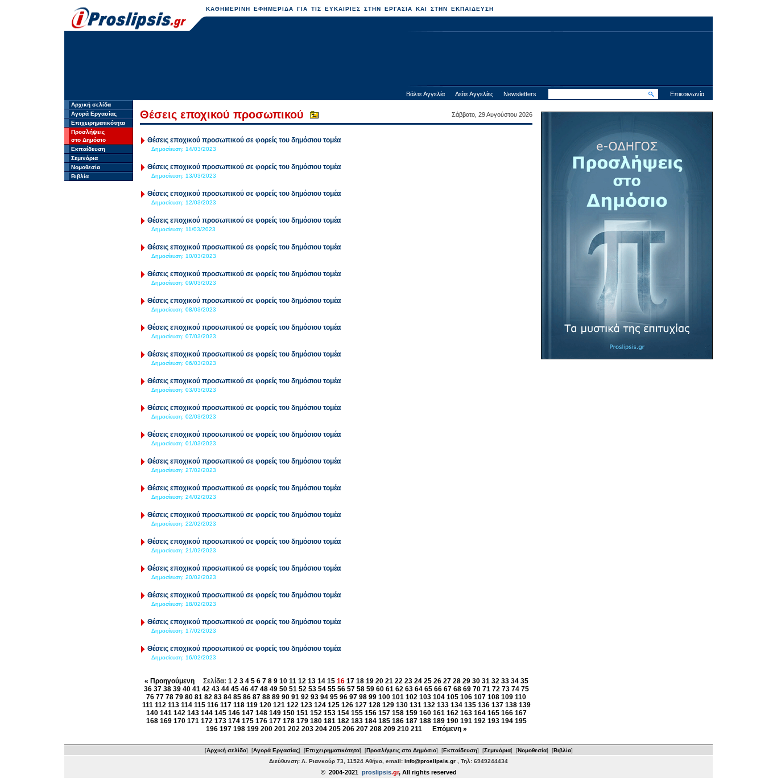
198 (239, 729)
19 (370, 681)
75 (525, 689)
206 (348, 729)
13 (312, 681)
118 (239, 705)
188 (425, 721)
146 (234, 713)
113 (173, 705)
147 (248, 713)
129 (388, 705)
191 (466, 721)
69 (467, 689)
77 (160, 697)
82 (208, 697)
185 (384, 721)
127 (361, 705)
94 (324, 697)
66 (438, 689)
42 (206, 689)
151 (302, 713)
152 (316, 713)
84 (228, 697)
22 (399, 681)
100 (384, 697)
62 (399, 689)
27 (447, 681)
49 (274, 689)
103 (425, 697)
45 (235, 689)
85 (237, 697)
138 (511, 705)
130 (402, 705)
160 (425, 713)
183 (357, 721)
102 (412, 697)
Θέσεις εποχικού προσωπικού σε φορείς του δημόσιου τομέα (244, 140)
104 (439, 697)
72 (496, 689)
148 (261, 713)
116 (212, 705)
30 (476, 681)
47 (254, 689)
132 (429, 705)
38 (167, 689)
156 (371, 713)
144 (207, 713)
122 (293, 705)
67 (448, 689)
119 (252, 705)
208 (376, 729)
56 (341, 689)
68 (457, 689)
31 (486, 681)
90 (286, 697)
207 (362, 729)
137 (497, 705)
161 (439, 713)
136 (484, 705)
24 (418, 681)
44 (225, 689)
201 (280, 729)
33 (505, 681)
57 (351, 689)
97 (353, 697)
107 (480, 697)
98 (363, 697)
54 (322, 689)
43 (216, 689)
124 (320, 705)
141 (166, 713)
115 (199, 705)
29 (466, 681)
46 (245, 689)
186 (398, 721)
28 (457, 681)
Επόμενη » (449, 729)
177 (275, 721)
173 (220, 721)
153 (330, 713)
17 (350, 681)
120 (265, 705)
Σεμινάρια (84, 158)
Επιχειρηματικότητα (98, 123)
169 (166, 721)
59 (370, 689)
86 (247, 697)
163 (466, 713)
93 (315, 697)
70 (477, 689)
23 (408, 681)
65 (428, 689)
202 (294, 729)
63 (409, 689)
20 (379, 681)
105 (452, 697)
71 (486, 689)
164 (480, 713)
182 (343, 721)
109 (507, 697)
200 (266, 729)
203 (307, 729)
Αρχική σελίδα (91, 104)
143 (193, 713)
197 (226, 729)
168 (152, 721)
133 (443, 705)
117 (226, 705)
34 (515, 681)
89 (276, 697)
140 (152, 713)
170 (179, 721)
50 (283, 689)
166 (507, 713)
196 (212, 729)
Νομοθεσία (85, 167)
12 (302, 681)
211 (416, 729)
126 (347, 705)
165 (493, 713)
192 (480, 721)
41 (196, 689)
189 (439, 721)
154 (343, 713)
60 (380, 689)
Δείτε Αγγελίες (474, 94)
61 (390, 689)
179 (302, 721)
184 (371, 721)
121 (279, 705)
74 (515, 689)
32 (495, 681)
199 (253, 729)
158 (398, 713)
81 (198, 697)
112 (160, 705)
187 (412, 721)
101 (398, 697)
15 (331, 681)
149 (275, 713)
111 (147, 705)
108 (493, 697)
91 (295, 697)
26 (437, 681)
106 (466, 697)
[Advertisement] (388, 59)
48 (264, 689)
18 (360, 681)
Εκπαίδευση (88, 149)
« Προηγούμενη (169, 681)
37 (158, 689)
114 (186, 705)
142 (179, 713)
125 (334, 705)
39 (177, 689)
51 (293, 689)
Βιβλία (80, 176)
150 (289, 713)
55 (332, 689)
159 (412, 713)
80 (189, 697)
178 (289, 721)
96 (344, 697)
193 (493, 721)
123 (306, 705)
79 (179, 697)
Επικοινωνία (687, 94)
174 (234, 721)
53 (312, 689)
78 (169, 697)
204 (321, 729)
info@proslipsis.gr (430, 761)
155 (357, 713)
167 (521, 713)
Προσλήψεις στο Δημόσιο (401, 750)
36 (148, 689)
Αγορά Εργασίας (94, 113)
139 (525, 705)
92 (305, 697)
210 (403, 729)
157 (384, 713)
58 (361, 689)
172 (207, 721)
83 (218, 697)
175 (248, 721)
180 (316, 721)
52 (303, 689)
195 (521, 721)
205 (335, 729)
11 (292, 681)
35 (524, 681)
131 (415, 705)
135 (470, 705)
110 (520, 697)
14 (321, 681)
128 (375, 705)
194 (507, 721)
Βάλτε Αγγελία (425, 94)
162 (452, 713)
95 (334, 697)
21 (389, 681)
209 (389, 729)
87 (257, 697)
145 (220, 713)
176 (261, 721)
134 (456, 705)
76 (150, 697)
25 (428, 681)
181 (330, 721)
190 (452, 721)
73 (506, 689)
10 (283, 681)
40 (187, 689)
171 (193, 721)
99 (373, 697)
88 (266, 697)
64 (419, 689)
